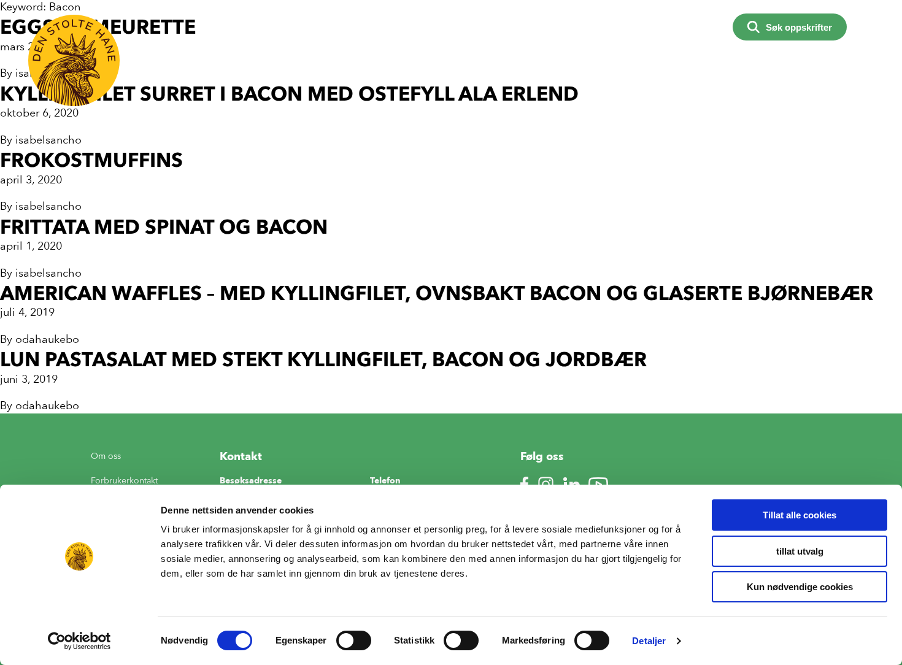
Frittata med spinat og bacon (164, 227)
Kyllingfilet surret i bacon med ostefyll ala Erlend (289, 94)
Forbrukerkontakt (124, 480)
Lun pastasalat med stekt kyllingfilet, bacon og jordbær (323, 359)
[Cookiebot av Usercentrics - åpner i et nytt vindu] (79, 641)
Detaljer (649, 641)
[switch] (353, 640)
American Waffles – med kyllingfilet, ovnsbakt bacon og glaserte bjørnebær (436, 293)
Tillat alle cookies (799, 515)
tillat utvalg (799, 551)
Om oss (106, 456)
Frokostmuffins (91, 160)
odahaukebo (47, 339)
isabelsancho (48, 140)
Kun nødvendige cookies (800, 587)
